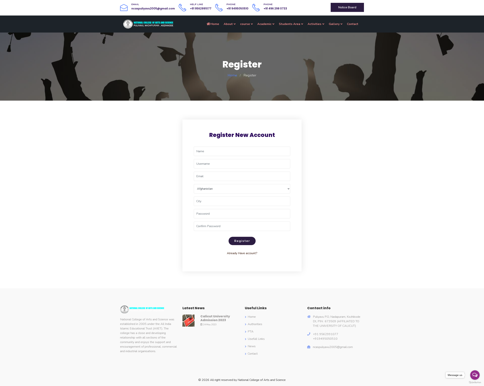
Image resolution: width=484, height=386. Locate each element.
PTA (251, 331)
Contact (352, 24)
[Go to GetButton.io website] (475, 382)
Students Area (289, 24)
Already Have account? (242, 253)
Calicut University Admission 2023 (215, 318)
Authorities (255, 324)
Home (214, 24)
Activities (314, 24)
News (252, 346)
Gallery (334, 24)
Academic (264, 24)
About (228, 24)
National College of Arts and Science (262, 380)
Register (242, 241)
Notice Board (347, 7)
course (245, 24)
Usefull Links (256, 339)
